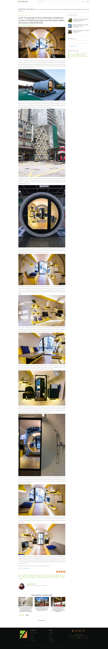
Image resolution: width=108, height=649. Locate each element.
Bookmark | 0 (32, 25)
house (21, 576)
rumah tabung (44, 577)
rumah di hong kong (52, 577)
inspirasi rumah (52, 576)
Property (87, 56)
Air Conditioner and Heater (74, 56)
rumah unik (28, 577)
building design (39, 575)
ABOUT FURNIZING (34, 632)
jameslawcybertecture (26, 568)
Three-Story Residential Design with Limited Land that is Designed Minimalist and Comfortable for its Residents (25, 609)
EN (78, 1)
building (32, 575)
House (70, 57)
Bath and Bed (80, 54)
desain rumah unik (61, 575)
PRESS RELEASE (33, 640)
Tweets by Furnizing (72, 46)
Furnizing (51, 647)
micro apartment (60, 576)
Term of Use (62, 647)
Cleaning (82, 56)
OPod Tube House (36, 577)
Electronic (80, 55)
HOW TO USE (51, 634)
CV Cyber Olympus (57, 647)
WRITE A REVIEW (52, 642)
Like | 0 (27, 25)
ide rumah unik (35, 576)
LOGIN (83, 1)
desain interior (46, 575)
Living (85, 54)
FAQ (49, 636)
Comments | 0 (22, 25)
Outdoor (70, 55)
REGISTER (88, 1)
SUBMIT (78, 637)
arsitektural (27, 575)
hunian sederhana (27, 576)
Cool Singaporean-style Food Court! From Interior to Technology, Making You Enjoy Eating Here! (58, 609)
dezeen (22, 568)
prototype (60, 577)
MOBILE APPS (51, 632)
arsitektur (21, 575)
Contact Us (33, 638)
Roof (84, 55)
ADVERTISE (51, 638)
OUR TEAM (32, 634)
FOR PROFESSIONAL (52, 640)
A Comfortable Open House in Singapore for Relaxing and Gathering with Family (41, 609)
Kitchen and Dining (72, 54)
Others (75, 55)
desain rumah (53, 575)
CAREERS (32, 636)
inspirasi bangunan (43, 576)
